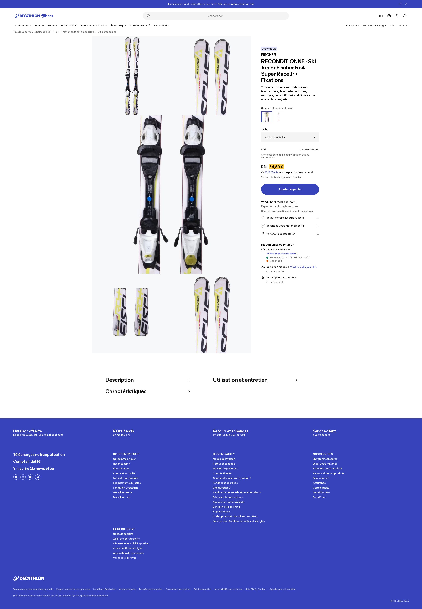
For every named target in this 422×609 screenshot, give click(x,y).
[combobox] (290, 137)
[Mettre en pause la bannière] (401, 4)
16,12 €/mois (271, 172)
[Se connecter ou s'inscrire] (397, 16)
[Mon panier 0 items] (405, 16)
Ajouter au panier (290, 189)
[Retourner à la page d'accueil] (33, 16)
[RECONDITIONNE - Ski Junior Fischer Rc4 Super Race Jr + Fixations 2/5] (131, 75)
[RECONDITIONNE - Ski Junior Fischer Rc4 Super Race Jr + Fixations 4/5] (131, 313)
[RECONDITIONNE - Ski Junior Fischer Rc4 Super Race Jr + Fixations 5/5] (211, 313)
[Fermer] (406, 4)
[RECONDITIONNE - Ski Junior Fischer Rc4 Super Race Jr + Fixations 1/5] (211, 75)
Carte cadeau (399, 25)
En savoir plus (306, 211)
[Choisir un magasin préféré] (381, 16)
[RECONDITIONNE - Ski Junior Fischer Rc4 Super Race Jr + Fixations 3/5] (171, 194)
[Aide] (389, 16)
